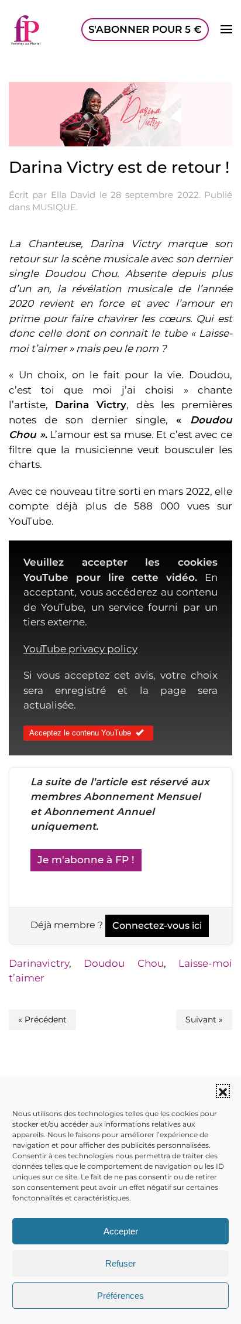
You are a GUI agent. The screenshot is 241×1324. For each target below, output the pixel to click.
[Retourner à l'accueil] (26, 29)
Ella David (73, 194)
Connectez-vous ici (157, 925)
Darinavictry (39, 963)
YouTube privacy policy (80, 649)
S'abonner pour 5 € (145, 29)
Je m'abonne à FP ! (86, 859)
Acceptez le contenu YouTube (80, 732)
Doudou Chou (123, 963)
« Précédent (42, 1019)
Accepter (121, 1231)
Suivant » (204, 1019)
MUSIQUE (54, 207)
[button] (223, 1091)
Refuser (120, 1263)
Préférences (120, 1296)
